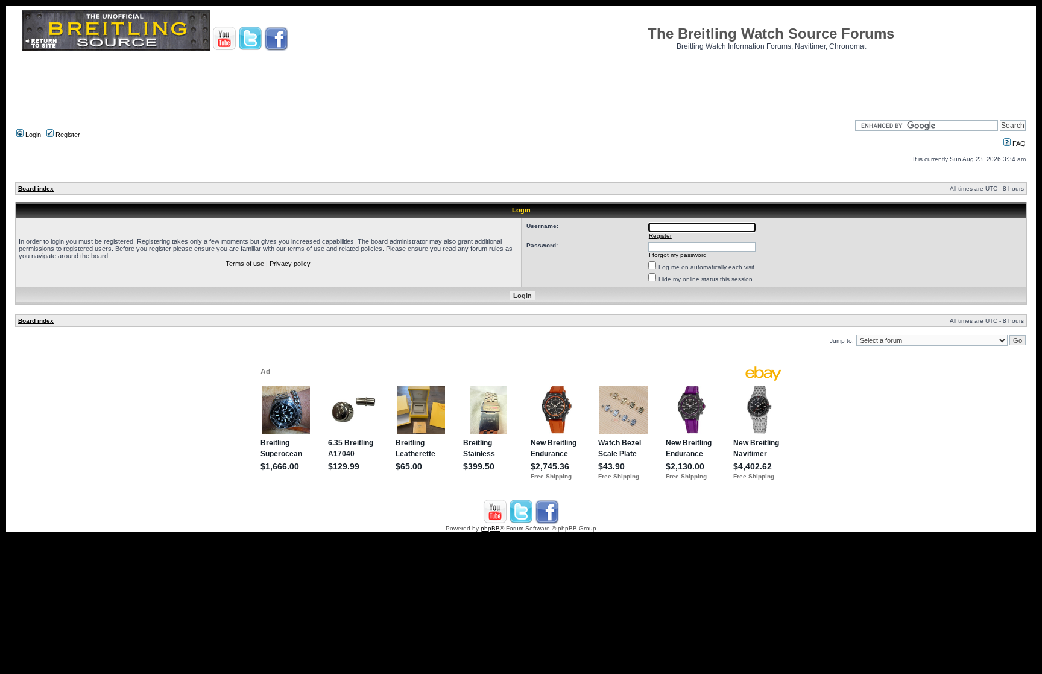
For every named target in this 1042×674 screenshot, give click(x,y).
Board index (36, 188)
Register (67, 134)
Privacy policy (290, 263)
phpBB (490, 528)
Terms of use (245, 263)
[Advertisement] (521, 81)
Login (32, 134)
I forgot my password (678, 255)
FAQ (1018, 143)
